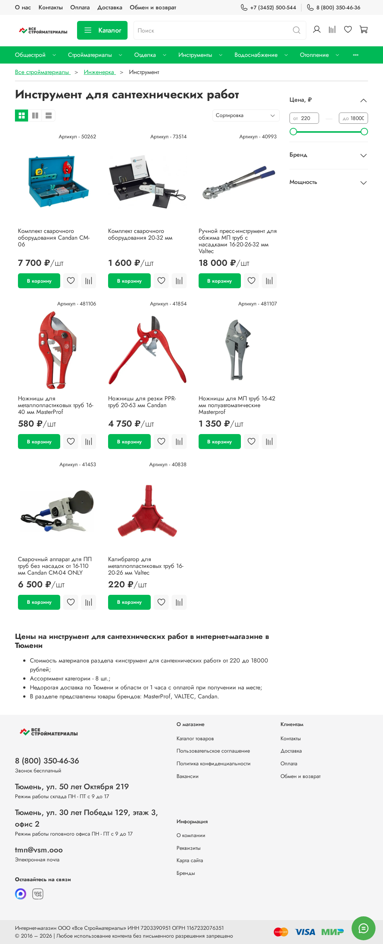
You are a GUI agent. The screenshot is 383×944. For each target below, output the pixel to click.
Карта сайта (190, 860)
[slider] (293, 131)
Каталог (109, 30)
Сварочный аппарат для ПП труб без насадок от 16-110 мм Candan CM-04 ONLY (55, 566)
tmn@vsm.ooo (39, 849)
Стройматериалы (90, 54)
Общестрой (30, 54)
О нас (23, 7)
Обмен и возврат (153, 7)
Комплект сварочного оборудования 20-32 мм (140, 234)
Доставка (109, 7)
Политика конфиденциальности (214, 763)
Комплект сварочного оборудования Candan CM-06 (53, 238)
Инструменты (195, 54)
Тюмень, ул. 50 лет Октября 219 (72, 786)
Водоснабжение (256, 54)
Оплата (80, 7)
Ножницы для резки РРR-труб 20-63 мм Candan (142, 401)
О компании (191, 835)
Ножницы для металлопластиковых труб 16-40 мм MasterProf (55, 405)
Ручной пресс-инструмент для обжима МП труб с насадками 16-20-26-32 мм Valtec (238, 241)
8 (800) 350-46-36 (338, 7)
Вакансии (188, 776)
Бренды (186, 873)
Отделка (145, 54)
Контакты (51, 7)
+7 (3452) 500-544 (273, 7)
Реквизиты (188, 848)
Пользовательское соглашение (213, 750)
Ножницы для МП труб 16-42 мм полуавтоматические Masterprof (237, 405)
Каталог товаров (195, 738)
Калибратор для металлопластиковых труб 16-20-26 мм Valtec (145, 566)
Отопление (314, 54)
